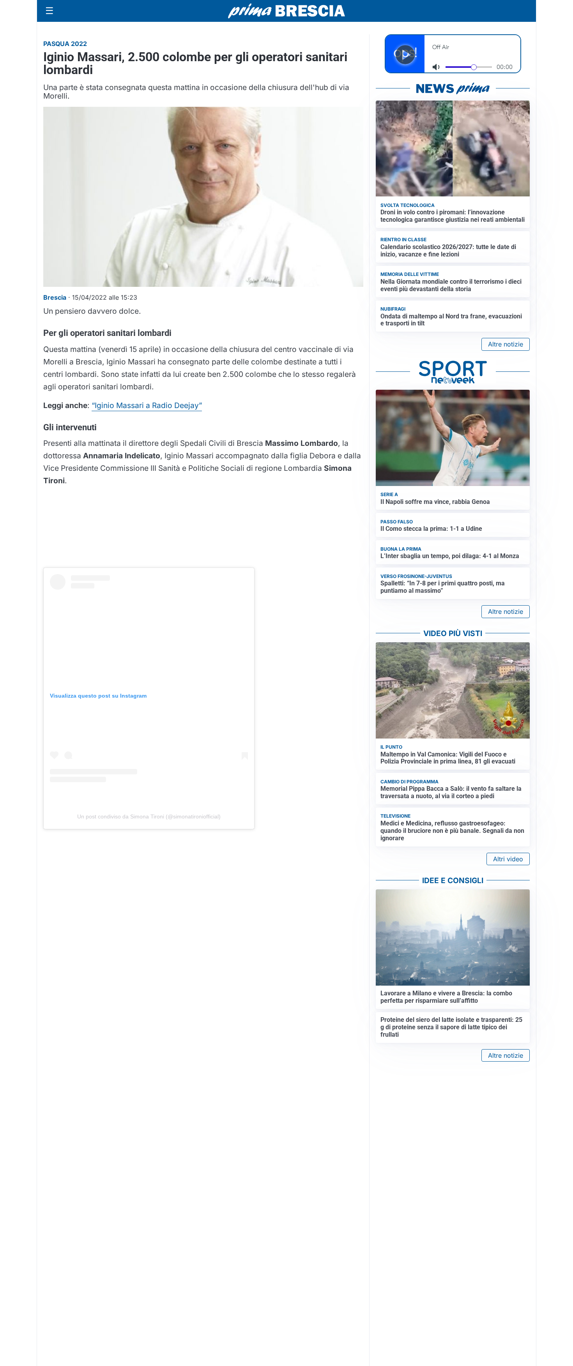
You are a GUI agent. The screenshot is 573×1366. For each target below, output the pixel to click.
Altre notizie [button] (505, 344)
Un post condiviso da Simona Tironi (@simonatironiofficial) (149, 816)
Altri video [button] (508, 859)
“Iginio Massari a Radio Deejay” (147, 405)
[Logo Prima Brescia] (286, 11)
